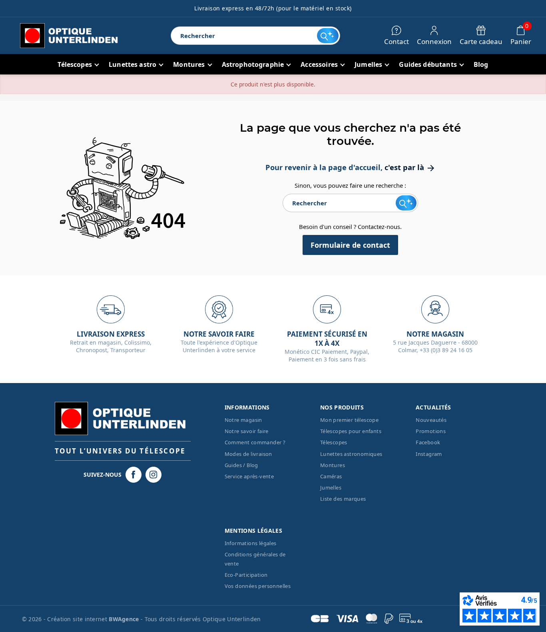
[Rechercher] (328, 35)
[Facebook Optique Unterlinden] (133, 475)
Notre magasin (243, 419)
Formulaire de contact (350, 245)
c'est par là (410, 167)
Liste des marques (343, 498)
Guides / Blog (241, 465)
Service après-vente (249, 476)
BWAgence (125, 619)
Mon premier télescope (349, 419)
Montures (332, 465)
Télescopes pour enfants (350, 431)
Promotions (431, 431)
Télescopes (333, 442)
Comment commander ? (255, 442)
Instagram (429, 453)
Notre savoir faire (247, 431)
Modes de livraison (248, 453)
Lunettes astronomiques (351, 453)
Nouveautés (431, 419)
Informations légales (251, 543)
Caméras (331, 476)
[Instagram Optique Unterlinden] (153, 475)
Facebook (428, 442)
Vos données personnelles (258, 586)
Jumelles (330, 487)
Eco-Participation (246, 574)
